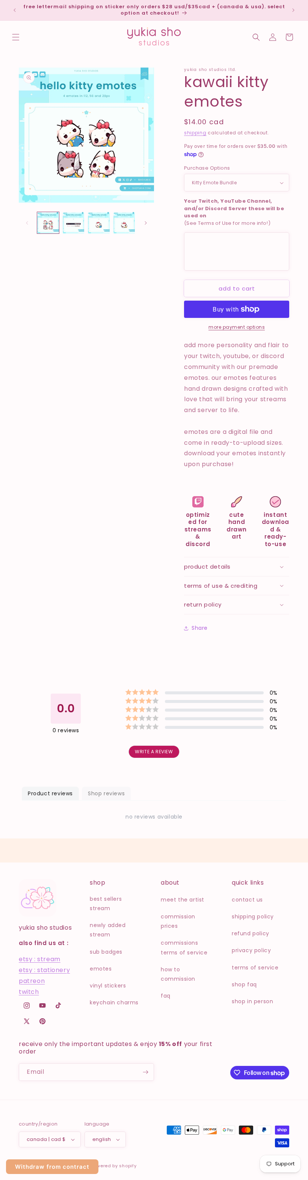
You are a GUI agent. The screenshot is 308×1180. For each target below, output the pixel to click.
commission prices (178, 921)
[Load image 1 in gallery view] (48, 223)
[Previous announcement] (14, 10)
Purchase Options (207, 168)
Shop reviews (106, 793)
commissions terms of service (184, 947)
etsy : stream (39, 959)
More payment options (236, 327)
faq (166, 995)
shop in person (252, 1001)
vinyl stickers (108, 985)
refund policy (250, 933)
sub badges (106, 952)
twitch (29, 991)
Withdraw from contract (52, 1166)
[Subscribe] (145, 1072)
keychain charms (114, 1002)
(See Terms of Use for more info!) (234, 212)
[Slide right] (145, 223)
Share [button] (200, 628)
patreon (32, 981)
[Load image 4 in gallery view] (124, 223)
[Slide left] (27, 223)
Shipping (195, 132)
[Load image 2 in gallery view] (74, 223)
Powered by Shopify (114, 1166)
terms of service (255, 967)
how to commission (178, 974)
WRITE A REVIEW (154, 751)
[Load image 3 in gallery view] (99, 223)
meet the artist (182, 899)
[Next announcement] (293, 10)
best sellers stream (106, 903)
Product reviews (50, 793)
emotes (101, 968)
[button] (16, 37)
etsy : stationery (44, 970)
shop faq (244, 984)
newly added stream (108, 929)
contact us (247, 899)
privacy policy (251, 950)
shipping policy (253, 916)
